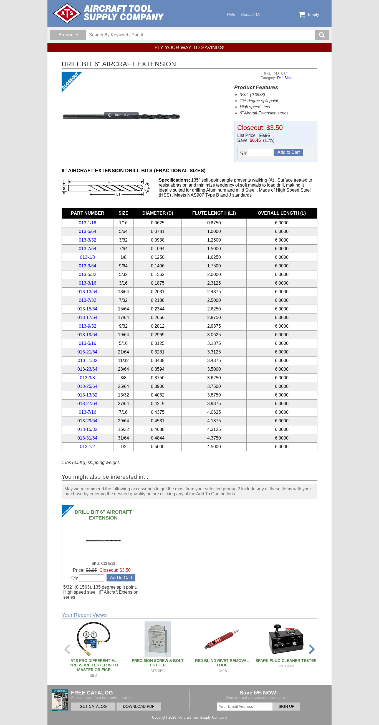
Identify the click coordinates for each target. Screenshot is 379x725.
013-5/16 (87, 343)
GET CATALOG (93, 706)
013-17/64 (87, 317)
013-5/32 (87, 274)
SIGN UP (286, 706)
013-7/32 (87, 300)
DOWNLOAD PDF (139, 706)
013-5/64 (87, 231)
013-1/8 (87, 257)
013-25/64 (87, 386)
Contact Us (251, 14)
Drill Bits (284, 78)
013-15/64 (87, 309)
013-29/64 (87, 420)
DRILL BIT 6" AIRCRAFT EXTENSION (103, 515)
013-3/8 (87, 377)
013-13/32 (87, 395)
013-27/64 (87, 403)
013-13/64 (87, 291)
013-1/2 (87, 446)
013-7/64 (87, 248)
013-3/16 (87, 283)
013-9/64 (87, 266)
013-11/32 (87, 360)
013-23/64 (87, 369)
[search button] (322, 35)
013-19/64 (87, 334)
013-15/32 (87, 429)
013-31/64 (87, 438)
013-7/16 (87, 412)
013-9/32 (87, 326)
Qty (244, 152)
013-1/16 (87, 222)
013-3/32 (87, 240)
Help (231, 14)
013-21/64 (87, 352)
